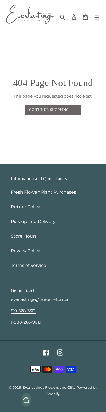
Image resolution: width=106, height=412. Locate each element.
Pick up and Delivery (33, 221)
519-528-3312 (23, 310)
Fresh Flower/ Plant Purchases (43, 192)
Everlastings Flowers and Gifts (49, 387)
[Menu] (96, 17)
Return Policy (25, 206)
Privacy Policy (25, 250)
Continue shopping (49, 110)
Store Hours (24, 236)
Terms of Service (28, 265)
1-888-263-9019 (26, 322)
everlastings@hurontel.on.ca (39, 299)
